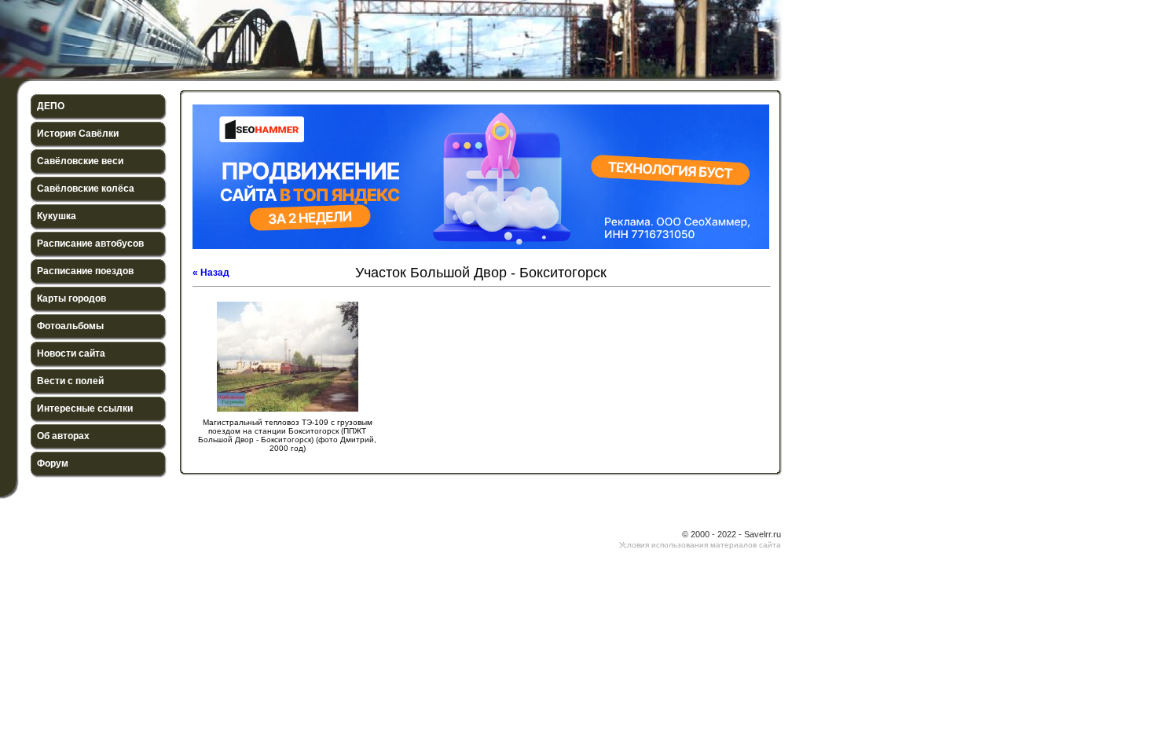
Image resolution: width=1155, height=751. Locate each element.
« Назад (210, 272)
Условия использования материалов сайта (700, 544)
